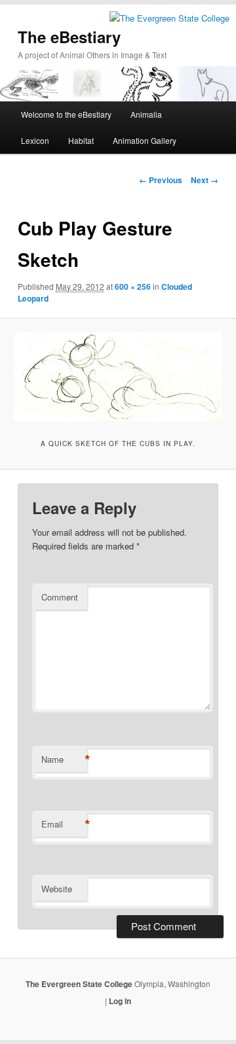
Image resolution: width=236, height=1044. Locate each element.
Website (56, 888)
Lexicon (35, 140)
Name (64, 759)
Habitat (81, 140)
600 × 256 (133, 286)
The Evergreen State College (80, 984)
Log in (120, 1001)
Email (64, 824)
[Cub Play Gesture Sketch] (118, 376)
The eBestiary (69, 37)
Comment (59, 597)
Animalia (146, 114)
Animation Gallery (144, 140)
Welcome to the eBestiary (66, 114)
